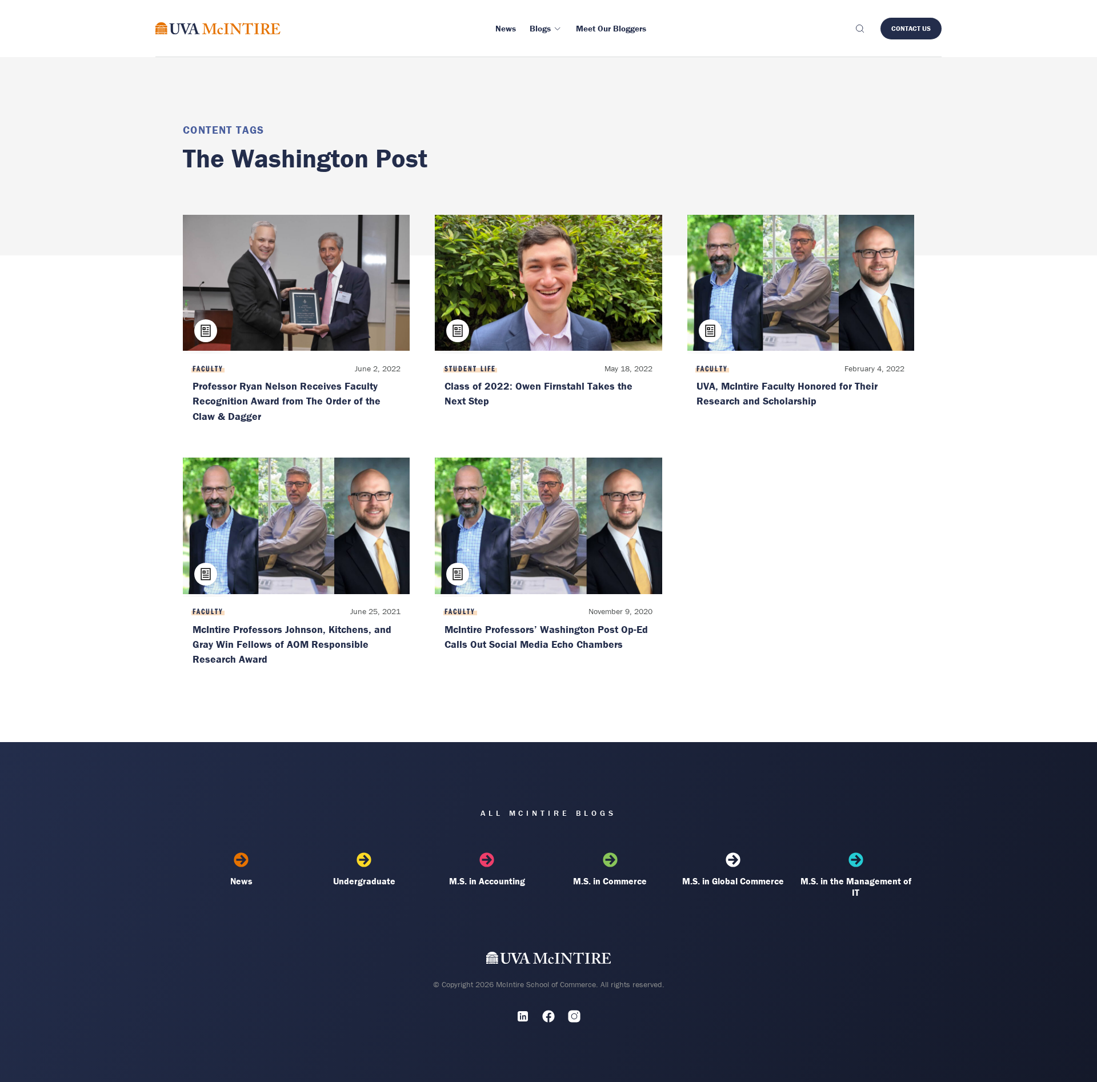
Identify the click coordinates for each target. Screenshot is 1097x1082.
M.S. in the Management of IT (855, 886)
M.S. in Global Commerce (733, 881)
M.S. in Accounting (487, 881)
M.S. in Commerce (610, 881)
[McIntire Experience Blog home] (218, 28)
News (241, 881)
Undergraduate (364, 881)
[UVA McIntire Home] (548, 960)
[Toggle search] (859, 28)
